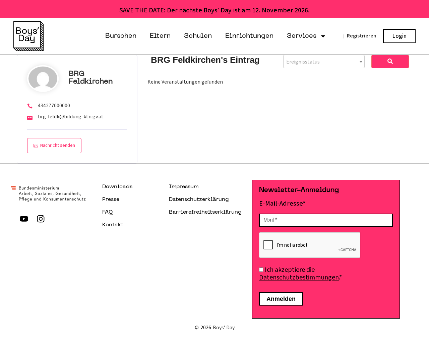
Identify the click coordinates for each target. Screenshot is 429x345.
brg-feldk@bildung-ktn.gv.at (71, 116)
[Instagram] (41, 218)
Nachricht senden (57, 145)
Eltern (160, 36)
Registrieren (361, 35)
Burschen (120, 36)
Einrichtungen (249, 36)
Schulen (198, 36)
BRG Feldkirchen (91, 78)
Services (301, 36)
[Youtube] (24, 218)
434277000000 (54, 105)
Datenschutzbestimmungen (299, 277)
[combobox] (324, 61)
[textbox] (324, 62)
